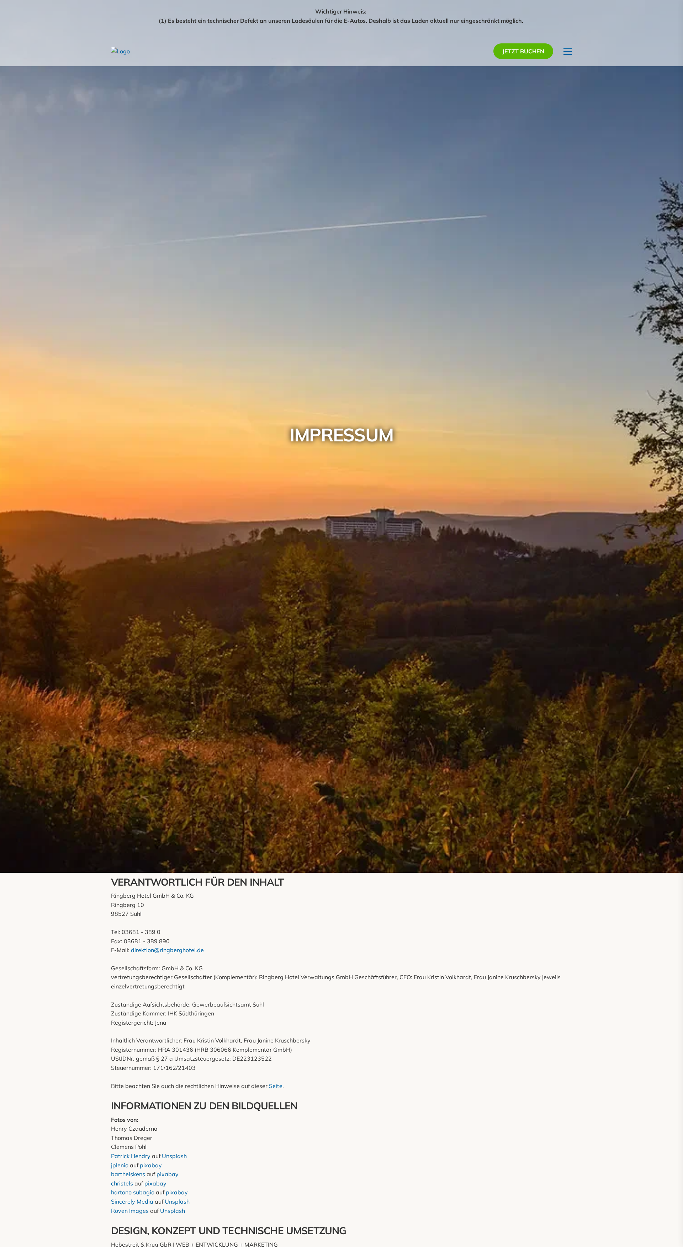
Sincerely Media (132, 1201)
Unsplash (174, 1156)
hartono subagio (132, 1192)
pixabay (151, 1165)
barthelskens (128, 1174)
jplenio (119, 1165)
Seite (275, 1085)
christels (122, 1183)
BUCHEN (523, 51)
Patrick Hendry (130, 1156)
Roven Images (130, 1210)
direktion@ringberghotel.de (167, 950)
